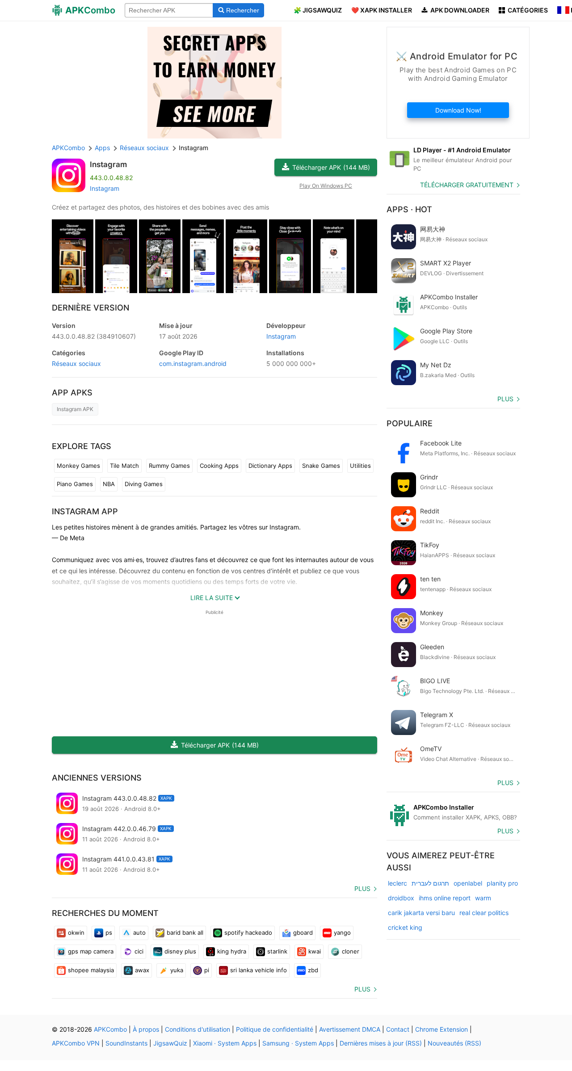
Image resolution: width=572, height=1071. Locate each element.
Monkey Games (78, 465)
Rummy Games (169, 465)
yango (342, 932)
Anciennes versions (97, 777)
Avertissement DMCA (349, 1029)
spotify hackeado (248, 932)
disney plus (180, 951)
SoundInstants (126, 1043)
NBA (109, 483)
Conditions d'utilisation (197, 1029)
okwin (76, 932)
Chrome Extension (441, 1029)
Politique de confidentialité (274, 1029)
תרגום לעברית (430, 883)
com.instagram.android (193, 363)
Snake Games (321, 465)
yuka (176, 970)
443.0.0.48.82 (94, 336)
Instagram (108, 164)
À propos (146, 1029)
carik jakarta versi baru (421, 912)
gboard (303, 932)
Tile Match (124, 465)
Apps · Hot (409, 209)
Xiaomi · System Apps (225, 1043)
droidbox (401, 898)
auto (139, 932)
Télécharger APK (331, 167)
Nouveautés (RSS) (454, 1043)
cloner (350, 951)
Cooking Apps (219, 465)
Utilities (360, 465)
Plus (362, 888)
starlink (277, 951)
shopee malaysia (91, 970)
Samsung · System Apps (298, 1043)
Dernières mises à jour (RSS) (381, 1043)
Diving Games (144, 483)
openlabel (468, 883)
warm (483, 898)
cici (139, 951)
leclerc (397, 883)
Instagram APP (85, 511)
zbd (313, 970)
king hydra (231, 951)
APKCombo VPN (76, 1043)
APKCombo (68, 147)
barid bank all (185, 932)
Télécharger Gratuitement (466, 185)
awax (142, 970)
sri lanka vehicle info (258, 970)
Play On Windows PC (325, 185)
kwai (314, 951)
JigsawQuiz (170, 1043)
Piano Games (75, 483)
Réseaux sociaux (76, 363)
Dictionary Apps (270, 465)
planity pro (502, 883)
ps (108, 932)
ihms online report (445, 898)
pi (206, 970)
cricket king (405, 927)
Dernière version (90, 307)
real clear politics (484, 912)
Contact (397, 1029)
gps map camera (91, 951)
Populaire (410, 423)
